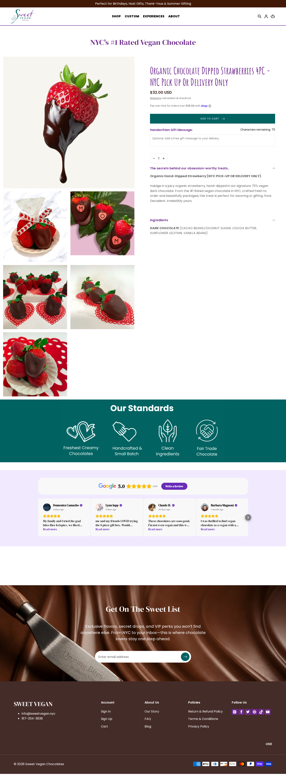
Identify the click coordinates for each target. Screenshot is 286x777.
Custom (132, 16)
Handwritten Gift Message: (212, 130)
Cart (104, 726)
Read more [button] (50, 529)
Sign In (106, 711)
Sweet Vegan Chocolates (44, 764)
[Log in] (266, 16)
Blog (148, 726)
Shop (116, 16)
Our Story (152, 711)
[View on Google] (47, 507)
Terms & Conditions (203, 719)
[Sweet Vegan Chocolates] (22, 16)
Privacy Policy (198, 726)
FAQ (148, 719)
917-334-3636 (32, 718)
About (174, 16)
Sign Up (106, 719)
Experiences (153, 16)
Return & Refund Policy (205, 711)
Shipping (155, 98)
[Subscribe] (185, 656)
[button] (259, 16)
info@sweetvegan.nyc (38, 713)
